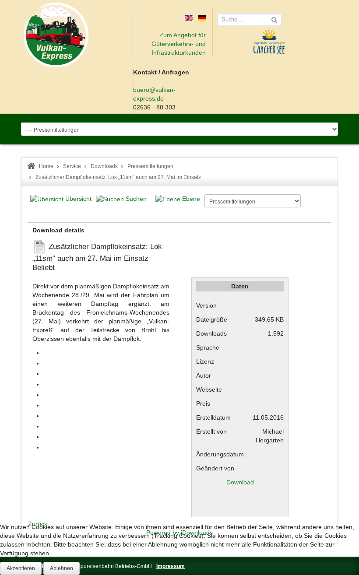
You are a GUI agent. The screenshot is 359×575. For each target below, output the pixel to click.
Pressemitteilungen (150, 166)
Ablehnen (61, 568)
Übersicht (78, 198)
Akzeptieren (21, 568)
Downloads (104, 166)
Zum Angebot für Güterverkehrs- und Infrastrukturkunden (178, 44)
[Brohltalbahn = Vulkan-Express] (56, 35)
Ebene (191, 198)
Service (72, 166)
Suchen (136, 198)
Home (46, 166)
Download (240, 482)
